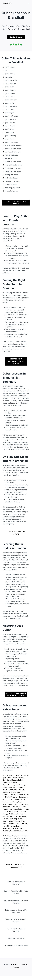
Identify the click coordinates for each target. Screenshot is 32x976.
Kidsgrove (14, 816)
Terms (16, 967)
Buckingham (14, 811)
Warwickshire (18, 831)
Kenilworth (18, 792)
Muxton (24, 814)
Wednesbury (16, 807)
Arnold (26, 831)
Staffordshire (15, 799)
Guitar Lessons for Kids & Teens (16, 945)
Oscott (5, 790)
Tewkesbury (7, 802)
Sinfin (20, 809)
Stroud (23, 799)
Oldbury (6, 799)
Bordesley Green (9, 775)
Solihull (21, 780)
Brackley (22, 811)
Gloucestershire (8, 785)
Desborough (7, 828)
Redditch (19, 775)
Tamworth (7, 782)
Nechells (6, 780)
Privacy (24, 965)
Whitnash (13, 780)
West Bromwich (14, 814)
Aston (19, 823)
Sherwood (6, 794)
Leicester (6, 819)
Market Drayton (17, 794)
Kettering (13, 819)
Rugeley (14, 782)
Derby (5, 814)
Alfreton (16, 828)
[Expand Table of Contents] (28, 3)
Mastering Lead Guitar (16, 938)
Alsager (5, 811)
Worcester (14, 797)
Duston (21, 819)
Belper (24, 823)
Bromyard (13, 809)
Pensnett (21, 790)
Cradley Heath (8, 792)
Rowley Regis (18, 802)
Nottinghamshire (21, 804)
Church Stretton (18, 778)
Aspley (5, 821)
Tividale (21, 787)
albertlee (7, 3)
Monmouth (13, 790)
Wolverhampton (9, 804)
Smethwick (23, 797)
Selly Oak (20, 821)
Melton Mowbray (13, 826)
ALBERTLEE (15, 965)
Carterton (12, 821)
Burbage (6, 816)
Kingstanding (20, 785)
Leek (4, 826)
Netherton (7, 807)
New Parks (13, 787)
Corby (25, 809)
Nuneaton (22, 816)
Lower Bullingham (9, 823)
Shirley (5, 787)
